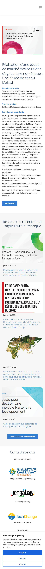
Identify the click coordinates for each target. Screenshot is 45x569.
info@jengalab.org (22, 501)
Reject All (22, 564)
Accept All (22, 553)
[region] (22, 550)
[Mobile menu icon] (40, 7)
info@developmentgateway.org (22, 479)
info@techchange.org (22, 522)
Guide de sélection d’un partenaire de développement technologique (20, 425)
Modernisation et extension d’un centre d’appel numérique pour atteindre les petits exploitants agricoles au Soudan (21, 272)
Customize (22, 558)
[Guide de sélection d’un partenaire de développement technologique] (22, 402)
